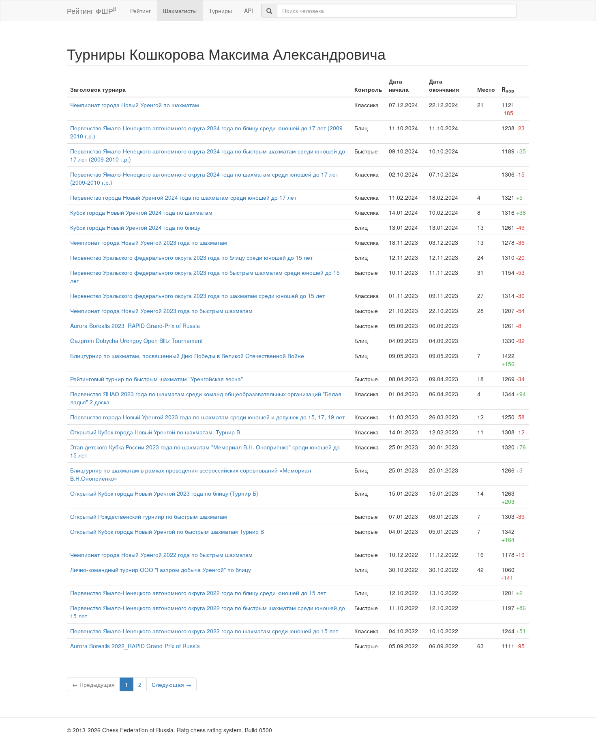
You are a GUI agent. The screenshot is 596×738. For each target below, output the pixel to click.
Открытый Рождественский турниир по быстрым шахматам (148, 516)
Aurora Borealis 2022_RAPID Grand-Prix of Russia (135, 646)
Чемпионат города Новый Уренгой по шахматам (134, 105)
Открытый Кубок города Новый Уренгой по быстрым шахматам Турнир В (167, 531)
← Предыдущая (93, 684)
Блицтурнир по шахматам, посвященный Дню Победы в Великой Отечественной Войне (187, 356)
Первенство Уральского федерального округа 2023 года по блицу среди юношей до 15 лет (191, 257)
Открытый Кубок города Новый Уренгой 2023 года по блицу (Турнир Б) (164, 493)
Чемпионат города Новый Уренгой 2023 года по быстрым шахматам (161, 310)
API (248, 10)
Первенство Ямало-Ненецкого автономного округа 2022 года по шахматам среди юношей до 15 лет (204, 631)
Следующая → (171, 684)
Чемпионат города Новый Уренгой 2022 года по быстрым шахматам (161, 554)
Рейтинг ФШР (91, 10)
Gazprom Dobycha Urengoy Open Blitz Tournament (136, 341)
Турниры (220, 10)
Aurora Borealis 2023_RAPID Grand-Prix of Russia (135, 326)
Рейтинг (140, 10)
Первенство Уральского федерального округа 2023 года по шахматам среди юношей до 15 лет (197, 295)
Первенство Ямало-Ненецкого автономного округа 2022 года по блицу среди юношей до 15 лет (198, 593)
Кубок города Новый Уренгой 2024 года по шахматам (141, 212)
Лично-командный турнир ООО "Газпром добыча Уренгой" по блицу (160, 569)
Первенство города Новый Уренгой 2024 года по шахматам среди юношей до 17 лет (183, 197)
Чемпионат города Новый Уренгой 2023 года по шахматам (148, 242)
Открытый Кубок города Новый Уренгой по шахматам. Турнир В (155, 432)
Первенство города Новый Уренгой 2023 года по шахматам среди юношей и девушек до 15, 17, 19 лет (207, 417)
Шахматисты (180, 10)
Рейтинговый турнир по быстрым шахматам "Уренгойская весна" (156, 379)
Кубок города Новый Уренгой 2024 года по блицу (135, 227)
